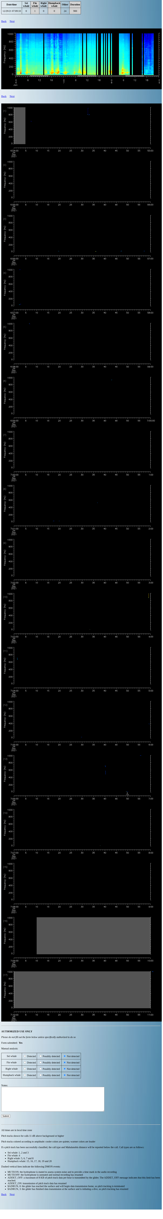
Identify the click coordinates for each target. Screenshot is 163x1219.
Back (3, 21)
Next (12, 21)
